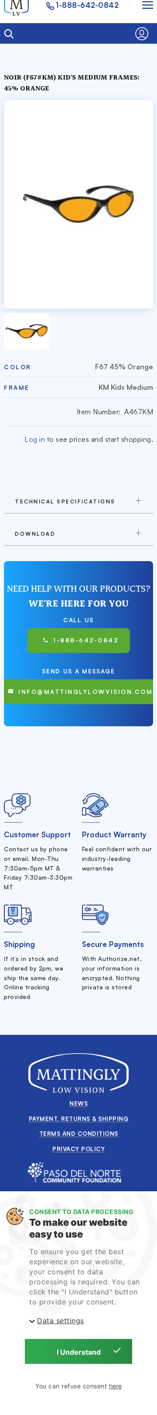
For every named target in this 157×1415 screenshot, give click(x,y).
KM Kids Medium (126, 387)
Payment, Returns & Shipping (79, 1118)
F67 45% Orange (124, 366)
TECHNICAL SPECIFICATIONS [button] (65, 501)
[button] (144, 33)
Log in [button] (34, 439)
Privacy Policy (78, 1148)
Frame (17, 387)
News (78, 1103)
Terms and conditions (78, 1133)
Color (17, 367)
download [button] (35, 534)
